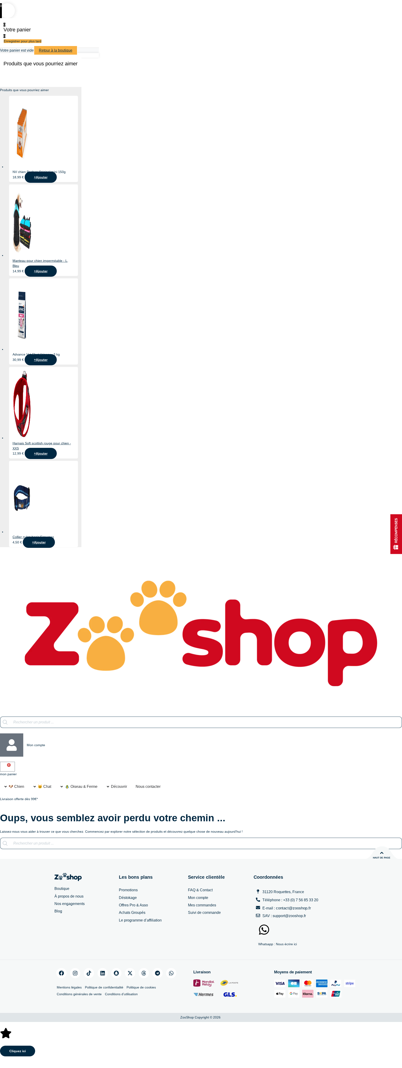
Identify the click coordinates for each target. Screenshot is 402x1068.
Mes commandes (202, 905)
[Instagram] (75, 973)
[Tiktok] (89, 973)
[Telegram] (157, 973)
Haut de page (381, 857)
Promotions (128, 890)
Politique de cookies (141, 987)
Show (396, 534)
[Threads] (144, 973)
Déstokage (128, 898)
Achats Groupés (132, 913)
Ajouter (40, 177)
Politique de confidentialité (104, 987)
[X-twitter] (130, 973)
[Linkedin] (102, 973)
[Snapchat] (116, 973)
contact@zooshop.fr (293, 908)
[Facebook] (61, 973)
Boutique (61, 889)
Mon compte (36, 745)
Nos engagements (69, 904)
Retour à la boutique (55, 50)
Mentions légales (69, 987)
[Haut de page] (381, 853)
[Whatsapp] (171, 973)
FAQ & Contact (200, 890)
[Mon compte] (11, 745)
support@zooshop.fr (289, 916)
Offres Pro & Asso (133, 905)
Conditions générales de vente (79, 994)
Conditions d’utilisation (121, 994)
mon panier (8, 774)
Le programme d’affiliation (140, 920)
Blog (58, 911)
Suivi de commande (204, 913)
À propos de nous (69, 896)
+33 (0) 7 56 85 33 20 (300, 900)
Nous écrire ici (286, 944)
